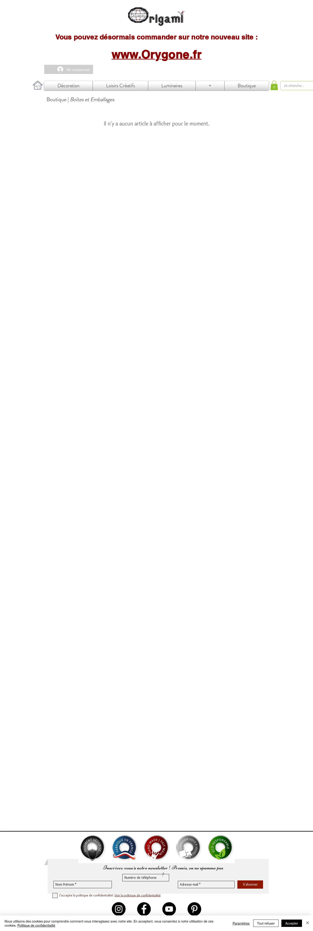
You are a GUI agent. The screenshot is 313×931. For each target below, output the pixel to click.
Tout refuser (266, 923)
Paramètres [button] (241, 923)
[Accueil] (156, 16)
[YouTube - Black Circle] (169, 909)
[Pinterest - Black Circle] (194, 909)
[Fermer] (307, 923)
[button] (274, 85)
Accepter (291, 923)
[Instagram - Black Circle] (119, 909)
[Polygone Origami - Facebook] (144, 909)
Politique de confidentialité (36, 925)
